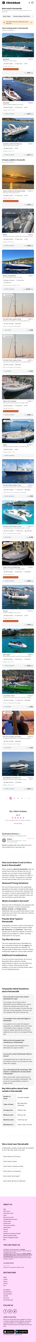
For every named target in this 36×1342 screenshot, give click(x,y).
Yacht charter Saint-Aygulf (11, 1176)
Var (30, 10)
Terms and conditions (9, 1225)
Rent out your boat (8, 1217)
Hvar (4, 1285)
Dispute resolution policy (10, 1235)
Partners (5, 1229)
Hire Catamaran (7, 1294)
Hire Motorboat (7, 1292)
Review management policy (10, 1237)
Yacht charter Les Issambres (12, 1171)
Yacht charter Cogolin (10, 1161)
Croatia (5, 1279)
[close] (31, 22)
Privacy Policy (7, 1221)
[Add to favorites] (32, 35)
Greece (5, 1281)
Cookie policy (7, 1223)
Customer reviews (8, 1263)
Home (3, 10)
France (12, 10)
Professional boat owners (10, 1219)
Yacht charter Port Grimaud (11, 1156)
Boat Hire (8, 10)
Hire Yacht (6, 1298)
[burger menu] (29, 3)
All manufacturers (8, 1300)
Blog (4, 1239)
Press (4, 1215)
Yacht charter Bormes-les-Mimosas (14, 1181)
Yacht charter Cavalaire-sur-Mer (13, 1166)
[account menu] (32, 2)
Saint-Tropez (6, 16)
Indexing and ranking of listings (12, 1233)
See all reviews (18, 823)
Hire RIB (5, 1296)
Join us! (5, 1231)
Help (4, 1209)
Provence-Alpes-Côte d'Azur (22, 10)
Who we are (6, 1211)
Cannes (5, 1283)
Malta (4, 1277)
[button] (19, 564)
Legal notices (7, 1227)
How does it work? (8, 1213)
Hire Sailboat (6, 1289)
